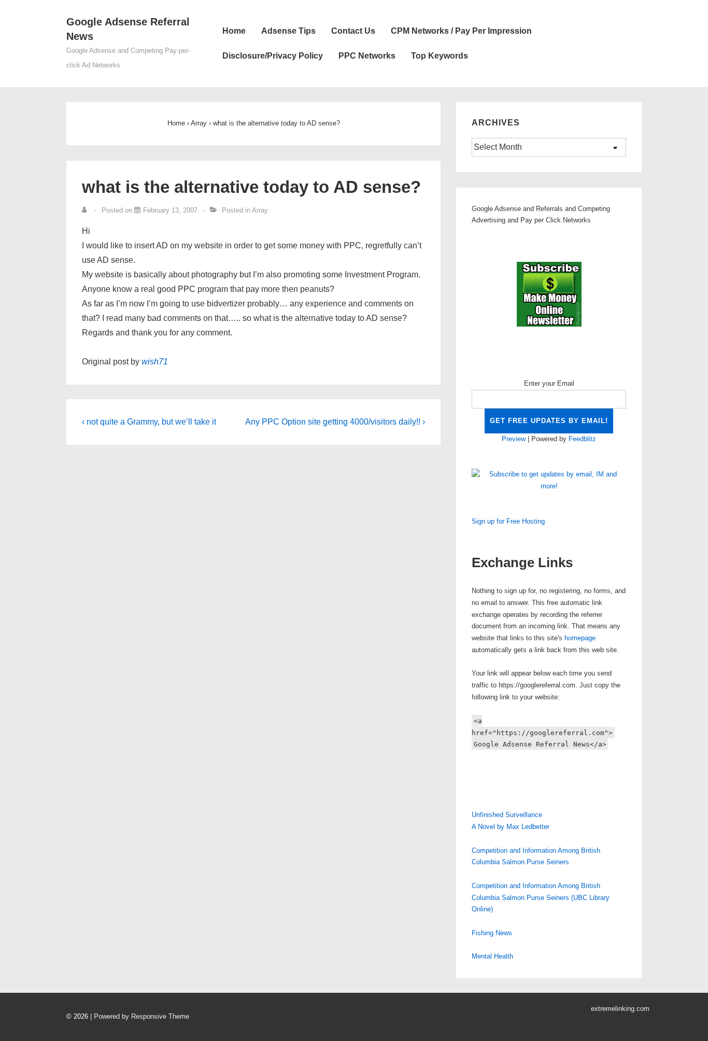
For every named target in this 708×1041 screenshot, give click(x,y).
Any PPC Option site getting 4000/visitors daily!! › (335, 421)
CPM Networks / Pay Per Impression (461, 30)
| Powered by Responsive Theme (139, 1016)
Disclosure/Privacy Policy (272, 55)
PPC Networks (366, 55)
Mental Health (492, 956)
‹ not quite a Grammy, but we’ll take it (149, 421)
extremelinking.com (620, 1008)
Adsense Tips (288, 30)
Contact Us (353, 30)
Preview (514, 439)
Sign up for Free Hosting (508, 521)
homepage (580, 638)
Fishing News (492, 933)
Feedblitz (582, 439)
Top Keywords (439, 55)
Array (260, 210)
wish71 (154, 361)
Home (234, 30)
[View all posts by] (86, 210)
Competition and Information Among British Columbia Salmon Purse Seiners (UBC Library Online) (541, 897)
